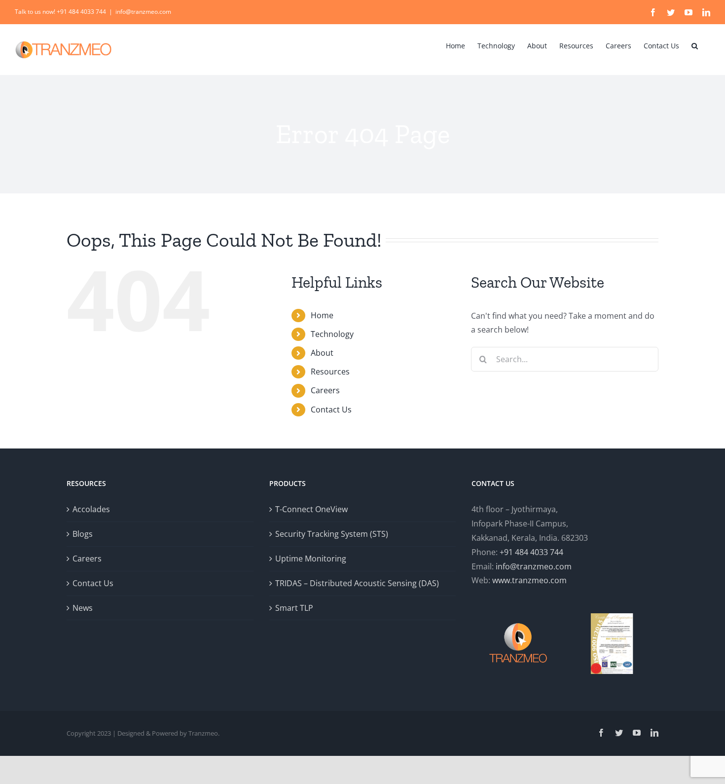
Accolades (91, 509)
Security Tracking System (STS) (331, 533)
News (82, 607)
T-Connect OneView (311, 509)
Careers (325, 390)
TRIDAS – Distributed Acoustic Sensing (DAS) (357, 583)
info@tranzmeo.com (143, 11)
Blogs (82, 533)
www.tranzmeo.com (529, 580)
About (322, 352)
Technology (332, 334)
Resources (330, 371)
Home (322, 315)
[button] (694, 45)
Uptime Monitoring (310, 558)
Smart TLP (294, 607)
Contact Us (331, 409)
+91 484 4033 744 (531, 552)
